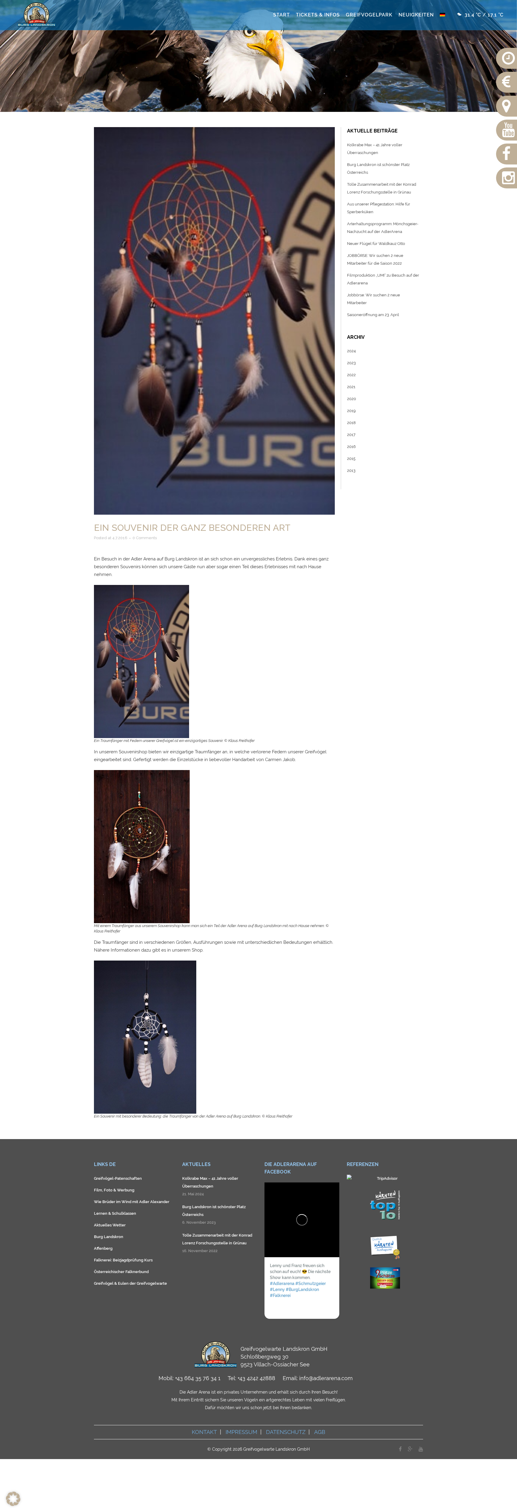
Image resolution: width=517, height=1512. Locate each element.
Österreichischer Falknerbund (121, 1271)
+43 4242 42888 (256, 1378)
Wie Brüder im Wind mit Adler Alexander (131, 1201)
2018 (351, 422)
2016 (351, 446)
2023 (351, 363)
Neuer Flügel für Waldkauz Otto (376, 243)
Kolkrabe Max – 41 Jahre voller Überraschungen (210, 1182)
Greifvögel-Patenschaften (118, 1178)
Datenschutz (285, 1432)
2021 (351, 387)
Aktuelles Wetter (110, 1225)
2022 (351, 375)
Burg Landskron (108, 1236)
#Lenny (277, 1289)
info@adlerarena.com (326, 1378)
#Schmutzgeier (310, 1283)
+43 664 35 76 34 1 (198, 1378)
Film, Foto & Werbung (114, 1190)
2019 (351, 411)
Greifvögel (103, 1283)
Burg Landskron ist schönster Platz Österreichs (214, 1211)
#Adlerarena (282, 1283)
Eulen (123, 1283)
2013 (351, 470)
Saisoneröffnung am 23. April (373, 315)
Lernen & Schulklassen (115, 1213)
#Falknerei (280, 1295)
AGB (319, 1432)
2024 (351, 351)
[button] (13, 1499)
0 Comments (145, 538)
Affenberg (103, 1248)
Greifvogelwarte (152, 1283)
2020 (351, 399)
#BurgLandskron (302, 1289)
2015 (351, 458)
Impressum (241, 1432)
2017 (351, 434)
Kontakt (204, 1432)
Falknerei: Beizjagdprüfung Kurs (123, 1260)
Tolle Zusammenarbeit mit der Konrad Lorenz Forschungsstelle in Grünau (217, 1239)
